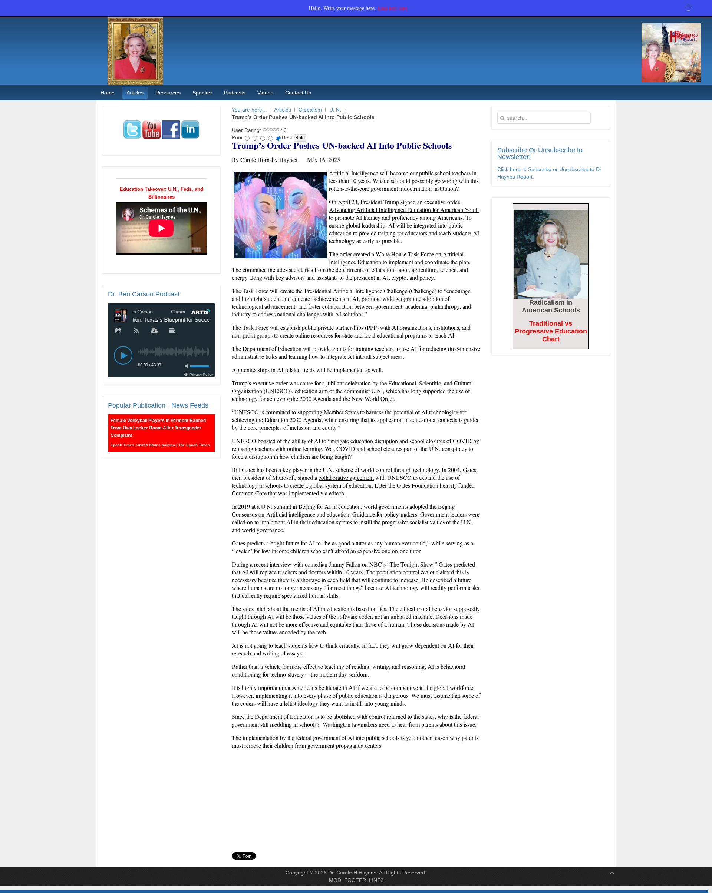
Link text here (392, 7)
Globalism (310, 110)
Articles (282, 110)
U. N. (335, 110)
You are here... (249, 110)
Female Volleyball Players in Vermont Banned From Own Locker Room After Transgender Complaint (158, 428)
